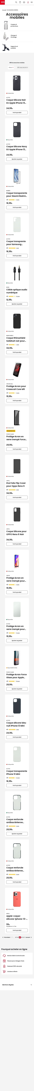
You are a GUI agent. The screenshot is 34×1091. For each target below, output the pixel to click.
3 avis (17, 199)
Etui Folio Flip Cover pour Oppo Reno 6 (16, 484)
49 (24, 937)
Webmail (24, 2)
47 (20, 937)
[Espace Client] (28, 2)
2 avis (17, 393)
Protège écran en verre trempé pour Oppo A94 (15, 579)
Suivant (28, 937)
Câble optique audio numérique (16, 291)
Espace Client (28, 2)
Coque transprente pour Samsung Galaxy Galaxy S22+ (16, 243)
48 (22, 937)
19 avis (18, 296)
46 (18, 937)
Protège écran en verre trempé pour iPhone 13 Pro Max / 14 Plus (16, 628)
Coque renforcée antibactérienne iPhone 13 (14, 869)
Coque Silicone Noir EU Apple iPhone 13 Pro (16, 101)
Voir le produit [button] (17, 112)
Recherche (16, 2)
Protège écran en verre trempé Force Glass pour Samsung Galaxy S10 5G (17, 438)
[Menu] (32, 2)
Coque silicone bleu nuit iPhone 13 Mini (16, 724)
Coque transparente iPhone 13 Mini (16, 772)
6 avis (17, 874)
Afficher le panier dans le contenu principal (20, 2)
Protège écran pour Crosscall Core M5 (16, 388)
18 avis (18, 681)
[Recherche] (16, 2)
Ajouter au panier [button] (17, 159)
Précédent (7, 937)
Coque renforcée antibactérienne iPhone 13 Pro (14, 821)
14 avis (18, 633)
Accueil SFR (2, 2)
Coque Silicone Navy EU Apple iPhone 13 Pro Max (16, 148)
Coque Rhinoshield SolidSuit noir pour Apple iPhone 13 (15, 339)
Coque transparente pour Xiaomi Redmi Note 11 (16, 195)
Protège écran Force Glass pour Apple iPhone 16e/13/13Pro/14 (16, 676)
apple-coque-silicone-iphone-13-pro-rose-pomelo (16, 917)
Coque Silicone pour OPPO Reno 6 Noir (16, 533)
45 (16, 937)
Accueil (4, 10)
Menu (31, 2)
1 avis (17, 248)
